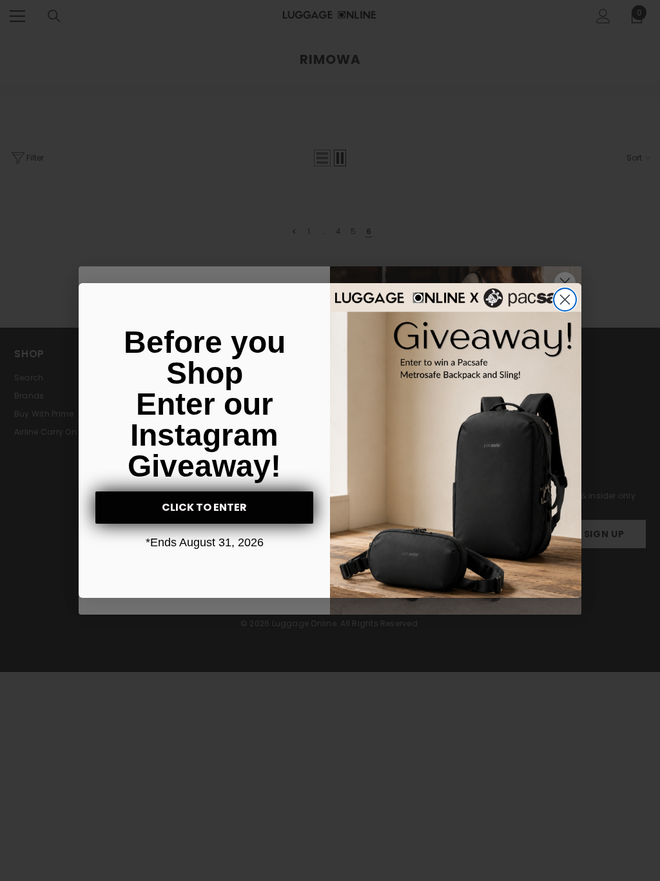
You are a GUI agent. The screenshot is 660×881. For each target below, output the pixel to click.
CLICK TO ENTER (204, 507)
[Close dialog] (565, 299)
